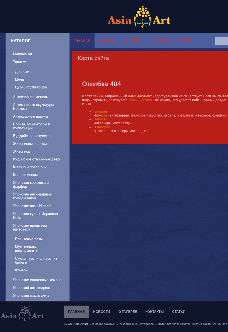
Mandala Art (22, 54)
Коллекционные (26, 175)
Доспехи (22, 72)
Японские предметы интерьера (30, 227)
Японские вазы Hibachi (32, 206)
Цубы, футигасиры (31, 87)
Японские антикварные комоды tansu (32, 196)
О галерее (133, 41)
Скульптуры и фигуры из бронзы (36, 260)
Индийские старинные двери (37, 159)
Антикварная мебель (30, 97)
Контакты (160, 41)
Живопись (21, 151)
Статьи (184, 41)
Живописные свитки (30, 144)
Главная (82, 41)
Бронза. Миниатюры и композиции (31, 126)
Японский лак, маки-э (31, 295)
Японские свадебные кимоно (37, 280)
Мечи (19, 79)
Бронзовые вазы (29, 239)
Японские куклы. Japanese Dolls (35, 216)
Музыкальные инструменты (26, 249)
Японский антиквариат (32, 288)
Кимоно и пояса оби (29, 167)
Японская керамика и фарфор (31, 184)
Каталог (21, 40)
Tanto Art (20, 62)
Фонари (21, 270)
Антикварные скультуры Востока (33, 107)
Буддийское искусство (32, 136)
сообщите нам (140, 100)
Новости (107, 41)
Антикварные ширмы (30, 116)
